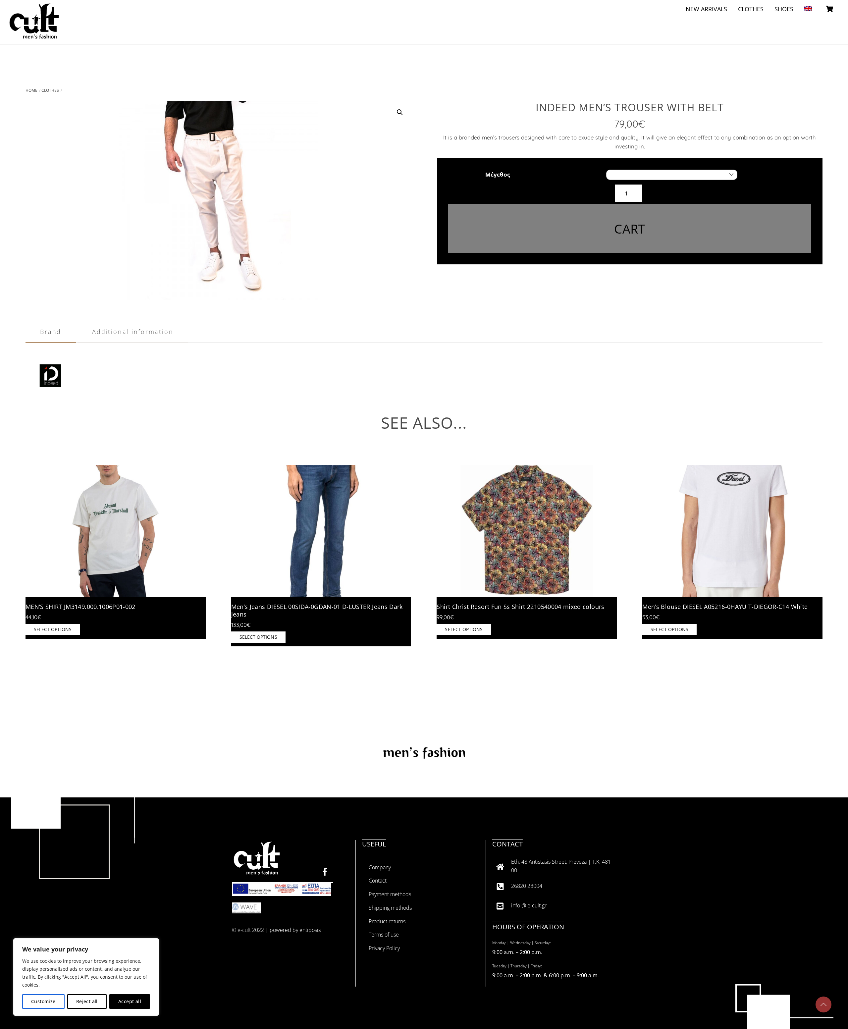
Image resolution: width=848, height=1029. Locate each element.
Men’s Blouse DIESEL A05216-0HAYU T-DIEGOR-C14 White (725, 607)
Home (31, 90)
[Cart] (829, 9)
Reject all (87, 1001)
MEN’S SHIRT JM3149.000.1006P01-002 (80, 607)
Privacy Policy (384, 948)
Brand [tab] (50, 331)
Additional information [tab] (132, 331)
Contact (378, 880)
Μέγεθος (497, 174)
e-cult (244, 930)
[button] (400, 112)
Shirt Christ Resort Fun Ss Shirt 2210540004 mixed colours (520, 607)
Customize (43, 1001)
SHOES (783, 9)
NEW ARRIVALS (706, 9)
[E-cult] (34, 35)
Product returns (387, 921)
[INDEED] (50, 397)
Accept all (129, 1001)
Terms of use (384, 934)
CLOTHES (751, 9)
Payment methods (390, 894)
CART (629, 228)
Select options (53, 629)
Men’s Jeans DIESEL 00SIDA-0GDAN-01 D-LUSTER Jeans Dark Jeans (317, 610)
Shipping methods (390, 907)
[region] (86, 977)
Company (380, 867)
